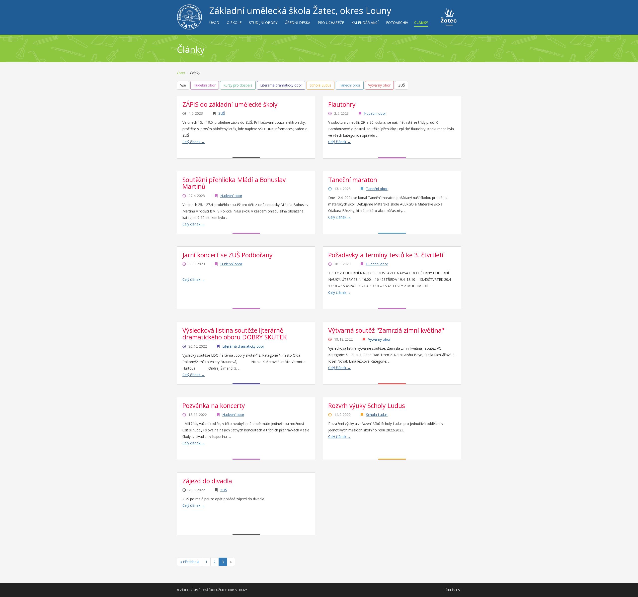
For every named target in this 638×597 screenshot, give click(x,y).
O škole (234, 22)
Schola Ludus (377, 414)
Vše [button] (183, 85)
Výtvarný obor (379, 339)
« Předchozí (189, 561)
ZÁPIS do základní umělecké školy (230, 104)
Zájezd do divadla (207, 481)
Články (421, 22)
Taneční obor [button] (349, 85)
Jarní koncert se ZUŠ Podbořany (227, 255)
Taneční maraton (352, 179)
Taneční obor (377, 188)
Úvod (214, 22)
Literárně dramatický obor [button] (281, 85)
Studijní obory (263, 22)
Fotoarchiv (397, 22)
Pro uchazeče (331, 22)
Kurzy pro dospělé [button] (237, 85)
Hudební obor (375, 113)
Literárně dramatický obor (243, 346)
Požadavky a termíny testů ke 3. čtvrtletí (385, 255)
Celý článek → (193, 141)
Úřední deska (297, 22)
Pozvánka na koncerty (213, 405)
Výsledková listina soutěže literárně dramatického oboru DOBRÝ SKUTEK (234, 333)
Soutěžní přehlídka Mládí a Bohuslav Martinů (234, 183)
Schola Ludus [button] (320, 85)
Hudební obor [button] (205, 85)
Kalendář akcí (365, 22)
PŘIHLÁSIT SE (452, 590)
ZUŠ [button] (401, 85)
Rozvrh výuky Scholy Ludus (366, 405)
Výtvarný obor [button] (379, 85)
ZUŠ (221, 113)
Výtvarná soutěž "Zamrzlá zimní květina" (386, 330)
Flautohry (342, 104)
